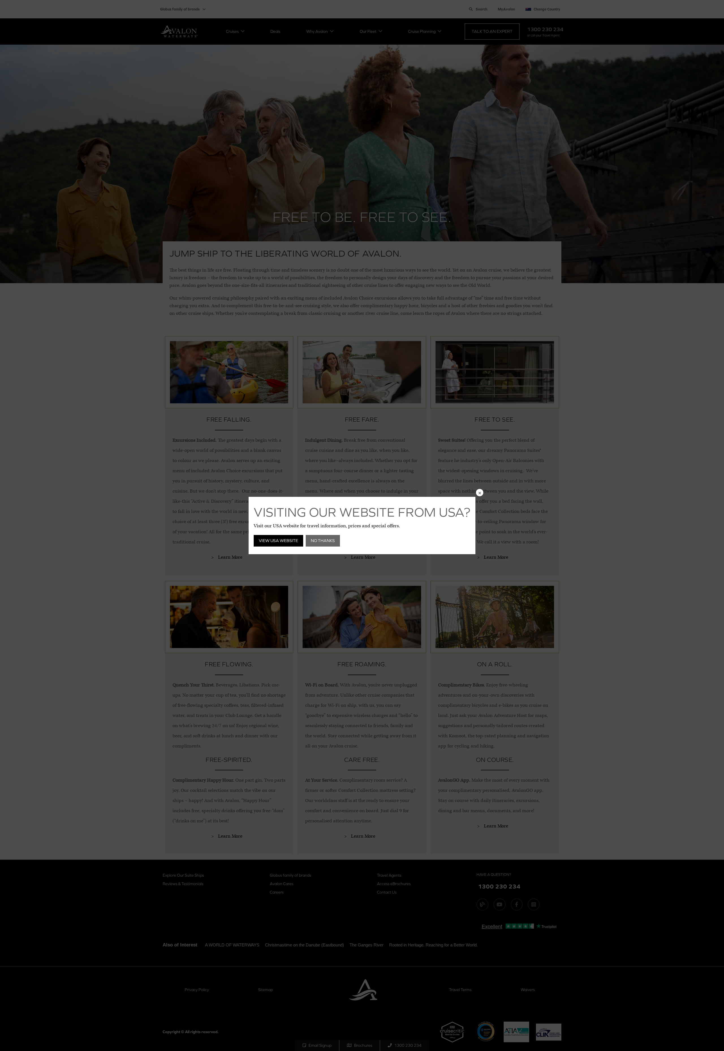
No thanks (323, 540)
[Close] (479, 492)
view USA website (278, 540)
